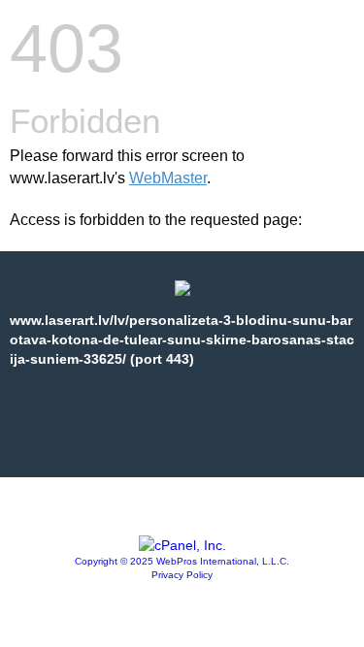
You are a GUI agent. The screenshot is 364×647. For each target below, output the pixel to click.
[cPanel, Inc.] (182, 545)
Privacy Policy (182, 574)
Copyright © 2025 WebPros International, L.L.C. (182, 561)
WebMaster (168, 178)
